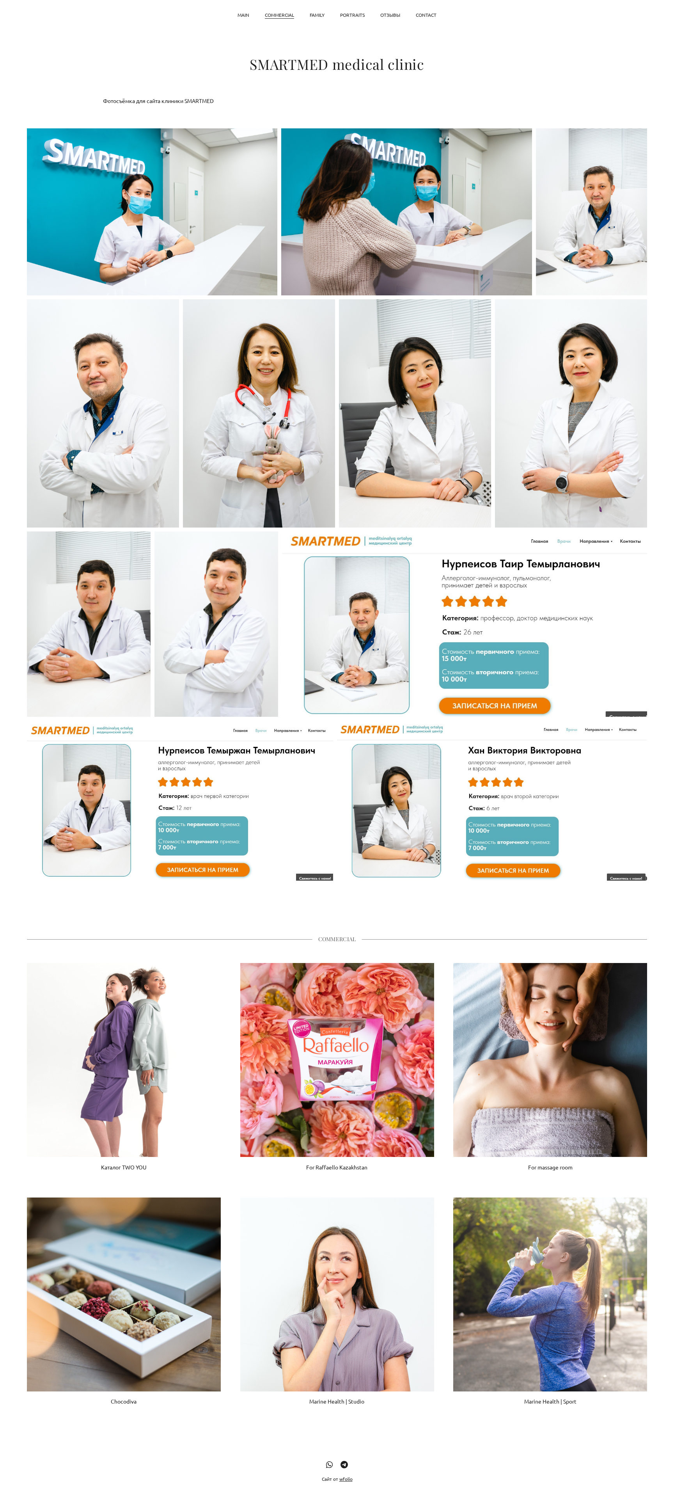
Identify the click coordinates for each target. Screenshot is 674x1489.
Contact (426, 15)
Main (243, 15)
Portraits (352, 15)
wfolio (346, 1479)
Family (317, 15)
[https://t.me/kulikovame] (344, 1464)
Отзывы (390, 15)
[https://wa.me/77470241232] (329, 1464)
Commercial (279, 15)
